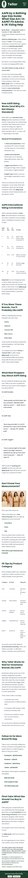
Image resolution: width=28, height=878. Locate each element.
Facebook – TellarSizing (12, 763)
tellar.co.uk (5, 83)
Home (9, 876)
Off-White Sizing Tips (11, 786)
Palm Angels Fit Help (11, 782)
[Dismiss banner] (26, 874)
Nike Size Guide (9, 778)
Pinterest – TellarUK (10, 759)
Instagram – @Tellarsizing (13, 755)
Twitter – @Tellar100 (11, 767)
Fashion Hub (17, 876)
